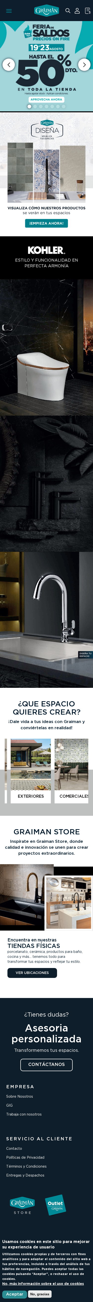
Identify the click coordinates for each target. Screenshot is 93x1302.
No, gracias (39, 1294)
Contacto (14, 1148)
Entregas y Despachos (25, 1175)
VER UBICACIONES (32, 972)
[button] (84, 65)
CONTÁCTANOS (46, 1065)
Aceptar (14, 1294)
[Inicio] (46, 10)
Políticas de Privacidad (25, 1157)
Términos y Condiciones (26, 1166)
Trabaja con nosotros (24, 1114)
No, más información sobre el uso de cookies (43, 1283)
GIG (9, 1105)
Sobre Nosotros (19, 1096)
